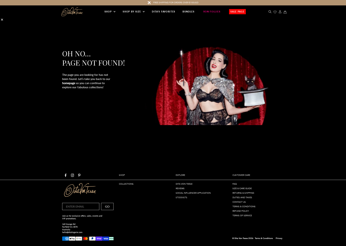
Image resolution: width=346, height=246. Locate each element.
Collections (126, 183)
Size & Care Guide (242, 188)
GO (107, 206)
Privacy (279, 238)
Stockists (181, 197)
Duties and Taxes (242, 197)
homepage (68, 83)
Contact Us (239, 202)
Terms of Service (242, 215)
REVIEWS (180, 188)
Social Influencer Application (193, 192)
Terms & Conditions (244, 206)
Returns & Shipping (243, 192)
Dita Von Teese (184, 183)
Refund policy (240, 211)
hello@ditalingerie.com (72, 232)
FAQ (234, 183)
